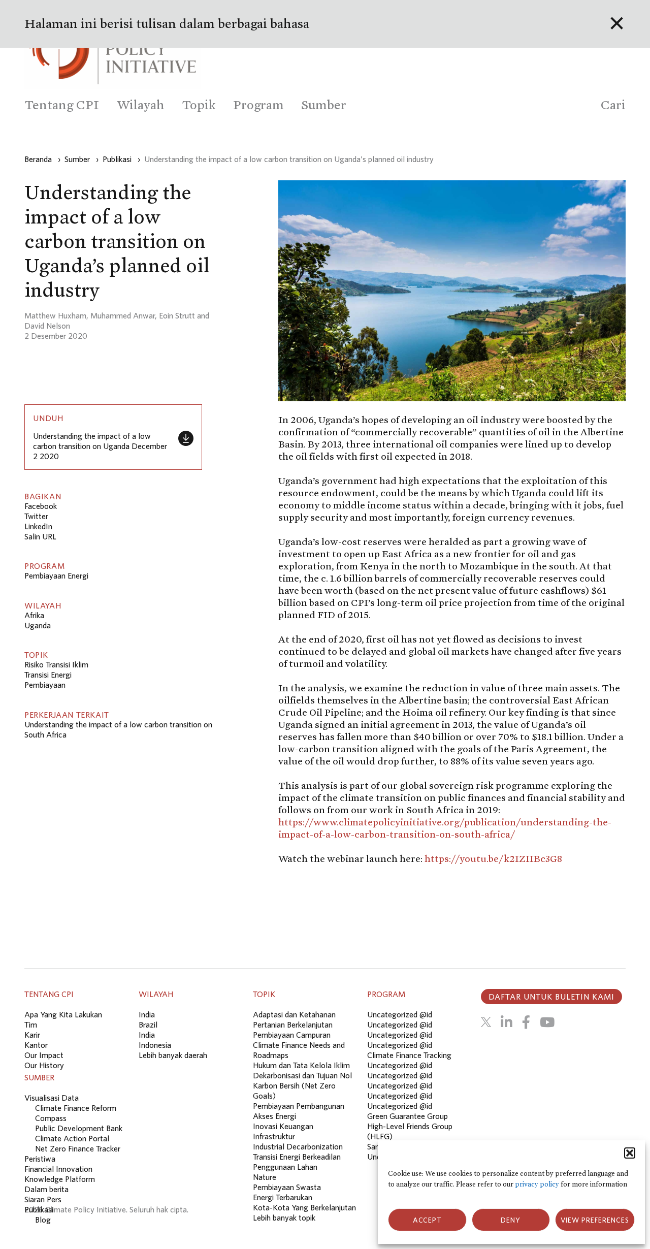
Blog (43, 1219)
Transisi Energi (48, 674)
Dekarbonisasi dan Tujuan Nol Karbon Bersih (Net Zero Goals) (302, 1085)
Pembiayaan (45, 684)
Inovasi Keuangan (283, 1126)
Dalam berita (46, 1189)
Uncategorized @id (399, 1014)
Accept (427, 1220)
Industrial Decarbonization (298, 1146)
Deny (511, 1220)
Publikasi (38, 1209)
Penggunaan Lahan (285, 1166)
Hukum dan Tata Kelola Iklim (301, 1065)
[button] (630, 1153)
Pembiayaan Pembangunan (298, 1105)
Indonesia (155, 1044)
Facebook (40, 505)
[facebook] (526, 1022)
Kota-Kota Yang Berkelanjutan (304, 1207)
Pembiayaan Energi (56, 575)
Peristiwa (39, 1158)
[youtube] (547, 1022)
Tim (30, 1024)
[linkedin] (506, 1022)
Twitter (36, 516)
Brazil (148, 1024)
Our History (44, 1065)
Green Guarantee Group (407, 1115)
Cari (613, 105)
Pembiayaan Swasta (287, 1187)
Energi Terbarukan (282, 1197)
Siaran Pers (42, 1199)
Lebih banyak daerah (173, 1055)
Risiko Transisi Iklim (56, 664)
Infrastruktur (274, 1136)
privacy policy (537, 1184)
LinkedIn (38, 526)
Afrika (34, 615)
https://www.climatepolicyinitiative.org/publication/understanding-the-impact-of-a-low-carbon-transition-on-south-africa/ (444, 828)
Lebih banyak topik (284, 1217)
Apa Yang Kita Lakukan (63, 1014)
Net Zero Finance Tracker (77, 1148)
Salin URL (40, 536)
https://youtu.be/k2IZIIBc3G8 (493, 858)
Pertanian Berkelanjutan (293, 1024)
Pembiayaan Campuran (292, 1034)
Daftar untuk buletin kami (551, 996)
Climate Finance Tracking (409, 1055)
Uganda (37, 625)
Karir (32, 1034)
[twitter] (486, 1022)
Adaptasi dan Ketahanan (294, 1014)
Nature (264, 1176)
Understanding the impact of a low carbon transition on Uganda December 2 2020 (100, 446)
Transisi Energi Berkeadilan (297, 1156)
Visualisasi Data (51, 1097)
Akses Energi (274, 1115)
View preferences (595, 1220)
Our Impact (43, 1055)
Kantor (36, 1044)
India (147, 1014)
